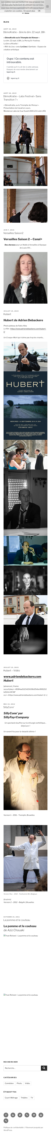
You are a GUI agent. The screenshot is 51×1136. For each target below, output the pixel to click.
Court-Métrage (11, 1098)
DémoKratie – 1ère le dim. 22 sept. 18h (24, 32)
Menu (27, 13)
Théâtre (24, 1098)
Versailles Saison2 (13, 233)
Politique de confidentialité (14, 1127)
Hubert (7, 314)
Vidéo (27, 1083)
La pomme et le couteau (16, 920)
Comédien (9, 1083)
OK (39, 11)
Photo (19, 1083)
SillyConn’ (8, 707)
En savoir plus (29, 11)
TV (32, 1098)
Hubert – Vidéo (11, 670)
